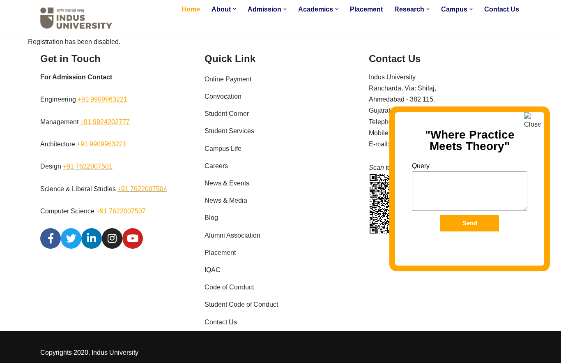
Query (421, 165)
